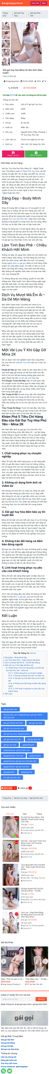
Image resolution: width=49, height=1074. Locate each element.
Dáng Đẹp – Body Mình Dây (15, 657)
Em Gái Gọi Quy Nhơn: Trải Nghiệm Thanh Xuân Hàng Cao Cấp (32, 819)
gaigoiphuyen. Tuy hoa (13, 756)
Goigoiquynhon (12, 81)
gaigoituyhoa (35, 756)
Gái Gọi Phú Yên (36, 798)
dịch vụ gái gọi (19, 597)
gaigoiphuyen (28, 745)
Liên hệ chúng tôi (8, 1057)
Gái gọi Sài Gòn (7, 1040)
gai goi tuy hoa (35, 723)
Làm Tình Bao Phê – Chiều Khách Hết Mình (21, 660)
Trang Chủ (7, 798)
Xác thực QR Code (9, 1063)
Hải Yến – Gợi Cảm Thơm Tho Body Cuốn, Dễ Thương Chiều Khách (33, 843)
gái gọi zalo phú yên (12, 739)
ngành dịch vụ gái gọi (16, 263)
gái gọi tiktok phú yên (13, 723)
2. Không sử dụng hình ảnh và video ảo (26, 675)
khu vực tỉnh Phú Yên (18, 219)
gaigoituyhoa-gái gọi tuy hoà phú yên (20, 761)
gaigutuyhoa (26, 772)
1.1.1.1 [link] (12, 95)
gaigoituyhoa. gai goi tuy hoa (16, 766)
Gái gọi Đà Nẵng (8, 1043)
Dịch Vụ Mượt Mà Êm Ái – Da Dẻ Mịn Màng (21, 663)
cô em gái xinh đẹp (27, 378)
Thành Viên (35, 3)
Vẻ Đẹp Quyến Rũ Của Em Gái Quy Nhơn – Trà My (32, 889)
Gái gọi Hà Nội (7, 1046)
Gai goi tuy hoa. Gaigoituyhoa (16, 734)
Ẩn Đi (33, 653)
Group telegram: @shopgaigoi (14, 1066)
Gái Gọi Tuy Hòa (20, 798)
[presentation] (3, 961)
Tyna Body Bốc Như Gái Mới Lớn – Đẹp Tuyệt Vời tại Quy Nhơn (33, 867)
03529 (14, 88)
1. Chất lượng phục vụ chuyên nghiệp (25, 673)
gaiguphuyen (9, 772)
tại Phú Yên (17, 502)
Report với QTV (13, 155)
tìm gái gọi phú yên (12, 777)
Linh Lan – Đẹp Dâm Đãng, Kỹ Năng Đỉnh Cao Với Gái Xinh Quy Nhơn (32, 914)
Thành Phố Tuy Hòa (30, 171)
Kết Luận (7, 694)
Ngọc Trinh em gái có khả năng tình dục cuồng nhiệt (12, 979)
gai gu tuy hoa (10, 745)
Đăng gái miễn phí (9, 1060)
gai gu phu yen (34, 739)
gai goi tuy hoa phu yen (14, 728)
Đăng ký (41, 999)
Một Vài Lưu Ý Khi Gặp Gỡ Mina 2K (18, 665)
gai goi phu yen (10, 709)
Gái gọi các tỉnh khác (10, 1049)
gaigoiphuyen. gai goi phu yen (17, 750)
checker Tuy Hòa (23, 362)
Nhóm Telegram (36, 155)
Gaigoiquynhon (12, 3)
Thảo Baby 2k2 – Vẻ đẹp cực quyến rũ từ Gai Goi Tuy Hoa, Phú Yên (36, 979)
